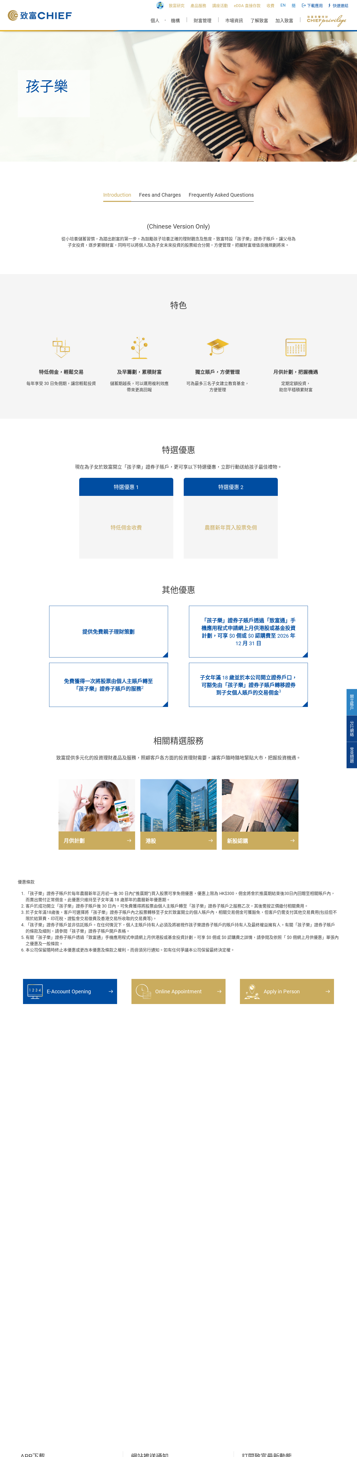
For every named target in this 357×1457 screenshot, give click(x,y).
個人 (155, 20)
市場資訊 (234, 20)
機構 (175, 20)
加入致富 (284, 20)
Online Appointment (178, 991)
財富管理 (202, 20)
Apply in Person (282, 991)
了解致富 (259, 20)
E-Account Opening (69, 991)
